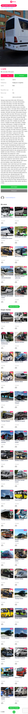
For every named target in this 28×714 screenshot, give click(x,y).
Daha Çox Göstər (14, 306)
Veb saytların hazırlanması (9, 5)
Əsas (2, 6)
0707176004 (14, 187)
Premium (21, 75)
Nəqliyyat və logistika (10, 6)
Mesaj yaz (14, 190)
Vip (8, 75)
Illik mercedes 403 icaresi (7, 8)
